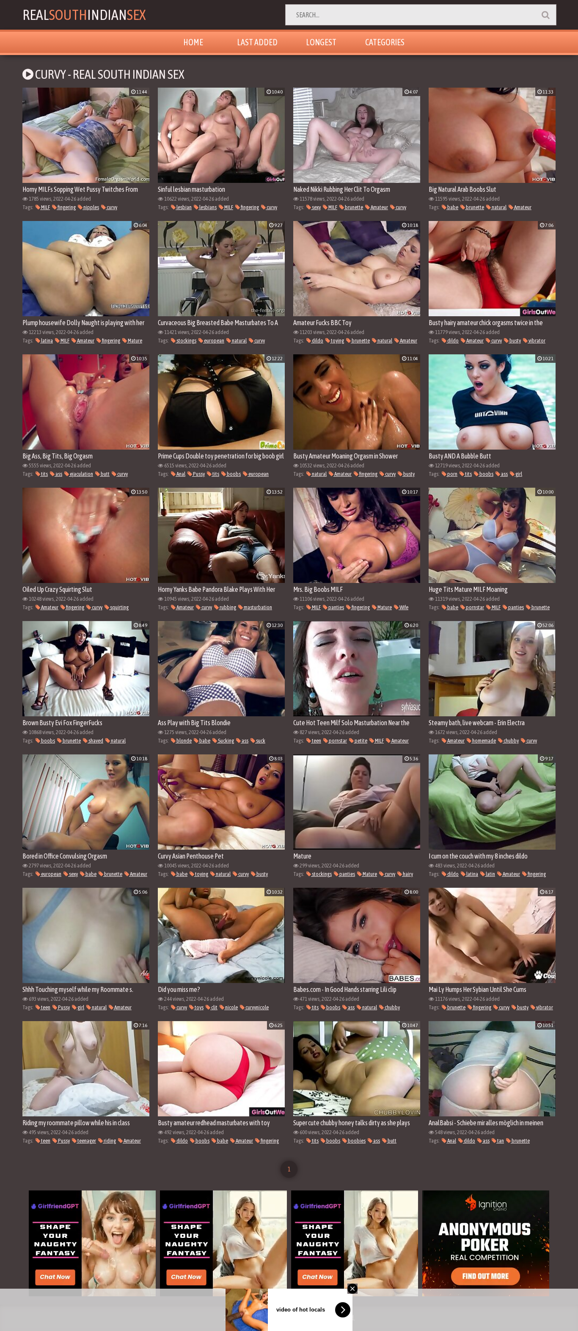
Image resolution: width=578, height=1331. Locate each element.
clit (213, 1007)
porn (451, 474)
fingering (66, 207)
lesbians (207, 207)
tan (500, 1141)
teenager (86, 1141)
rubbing (227, 607)
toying (337, 340)
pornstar (474, 607)
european (213, 340)
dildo (317, 340)
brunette (353, 207)
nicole (231, 1007)
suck (260, 740)
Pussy (198, 474)
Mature (134, 340)
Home (193, 42)
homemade (483, 740)
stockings (186, 340)
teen (316, 740)
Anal (180, 474)
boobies (356, 1141)
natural (498, 207)
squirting (119, 607)
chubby (511, 740)
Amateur (379, 207)
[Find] (545, 14)
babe (452, 207)
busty (515, 340)
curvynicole (257, 1007)
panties (336, 607)
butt (105, 474)
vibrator (536, 340)
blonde (184, 740)
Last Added (257, 42)
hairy (407, 874)
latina (46, 340)
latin (490, 874)
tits (44, 474)
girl (518, 474)
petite (360, 740)
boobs (233, 474)
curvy (111, 207)
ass (58, 474)
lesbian (184, 207)
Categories (385, 42)
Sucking (225, 740)
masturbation (257, 607)
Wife (403, 607)
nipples (91, 207)
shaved (95, 740)
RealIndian (84, 14)
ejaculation (81, 474)
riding (109, 1141)
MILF (45, 207)
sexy (316, 207)
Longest (321, 42)
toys (199, 1007)
